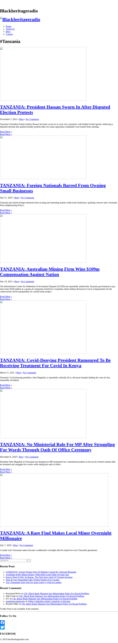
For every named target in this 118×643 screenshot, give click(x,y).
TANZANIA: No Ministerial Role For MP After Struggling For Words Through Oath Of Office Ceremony (57, 447)
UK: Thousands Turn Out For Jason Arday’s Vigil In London (33, 582)
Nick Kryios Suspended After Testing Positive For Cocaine (32, 580)
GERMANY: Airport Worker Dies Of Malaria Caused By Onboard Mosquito (41, 572)
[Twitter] (59, 627)
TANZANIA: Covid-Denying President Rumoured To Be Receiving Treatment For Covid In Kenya (55, 363)
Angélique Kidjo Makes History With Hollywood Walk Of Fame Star (37, 574)
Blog (8, 31)
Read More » (6, 131)
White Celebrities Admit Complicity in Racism (49, 601)
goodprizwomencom (15, 601)
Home (8, 26)
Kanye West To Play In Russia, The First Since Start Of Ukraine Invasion (39, 577)
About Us (10, 29)
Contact (9, 34)
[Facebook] (59, 622)
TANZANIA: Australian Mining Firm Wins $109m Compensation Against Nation (50, 271)
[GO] (29, 560)
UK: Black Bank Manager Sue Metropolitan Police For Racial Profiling (56, 593)
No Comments (32, 119)
